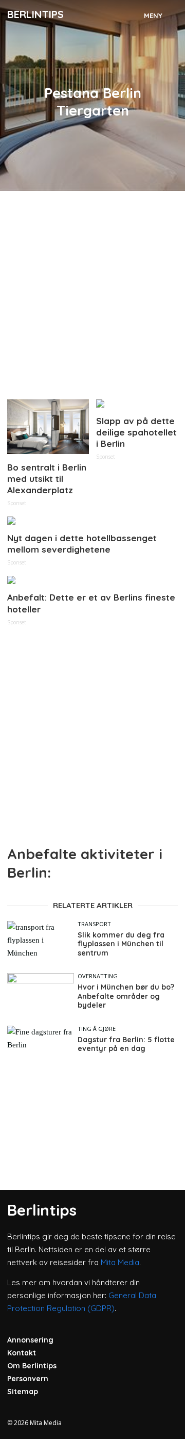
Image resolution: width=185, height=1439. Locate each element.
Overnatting (98, 976)
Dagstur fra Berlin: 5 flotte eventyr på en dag (126, 1045)
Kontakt (21, 1352)
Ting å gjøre (97, 1028)
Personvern (27, 1378)
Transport (94, 924)
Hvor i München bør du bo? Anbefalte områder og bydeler (126, 996)
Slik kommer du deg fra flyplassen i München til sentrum (121, 944)
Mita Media (120, 1262)
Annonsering (30, 1340)
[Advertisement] (92, 291)
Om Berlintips (32, 1365)
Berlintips (35, 14)
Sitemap (22, 1391)
